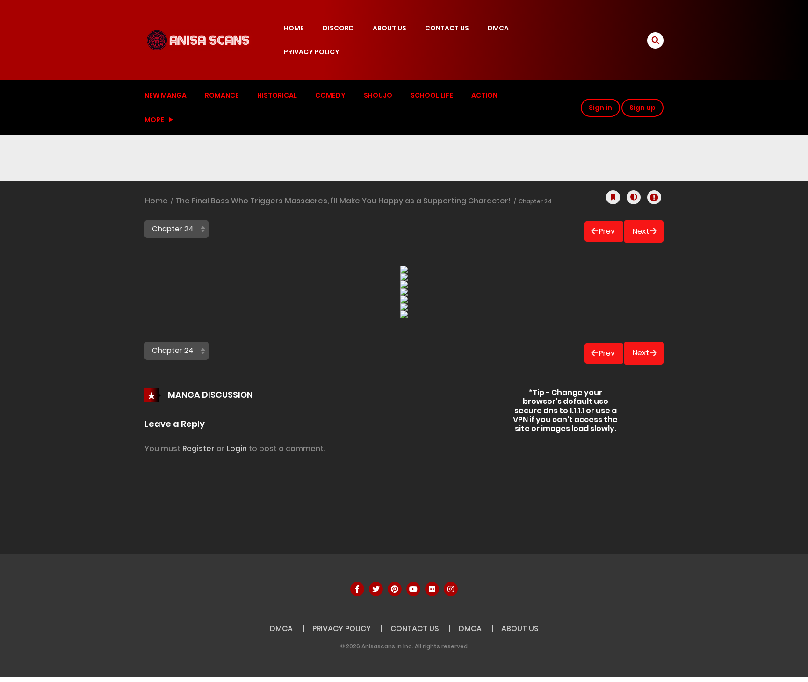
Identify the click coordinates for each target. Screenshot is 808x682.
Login (237, 448)
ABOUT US (389, 28)
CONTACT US (447, 28)
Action (484, 95)
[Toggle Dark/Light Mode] (634, 197)
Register (198, 448)
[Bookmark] (613, 197)
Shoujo (378, 95)
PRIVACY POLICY (311, 52)
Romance (222, 95)
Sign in (600, 107)
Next (641, 231)
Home (156, 200)
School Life (432, 95)
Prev (607, 231)
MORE (154, 119)
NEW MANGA (165, 95)
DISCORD (338, 28)
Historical (277, 95)
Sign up (642, 107)
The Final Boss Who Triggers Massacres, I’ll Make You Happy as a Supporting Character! (343, 200)
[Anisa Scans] (198, 39)
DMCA (498, 28)
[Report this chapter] (654, 197)
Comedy (330, 95)
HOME (294, 28)
